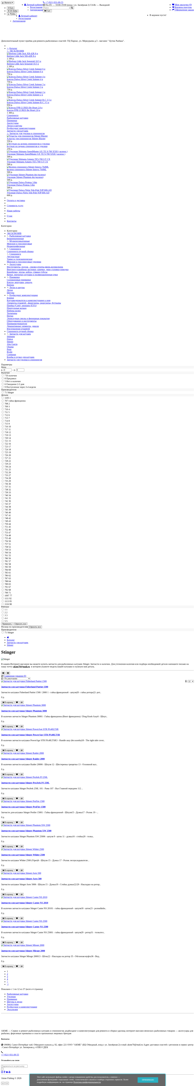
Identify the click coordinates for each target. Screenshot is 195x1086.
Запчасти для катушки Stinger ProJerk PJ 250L (25, 783)
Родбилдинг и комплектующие (22, 1007)
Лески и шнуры (14, 125)
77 (11, 595)
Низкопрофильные (16, 246)
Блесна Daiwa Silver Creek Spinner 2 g (25, 95)
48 (10, 535)
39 (10, 509)
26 (10, 472)
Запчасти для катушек (17, 131)
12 (10, 432)
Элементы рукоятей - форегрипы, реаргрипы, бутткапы (34, 303)
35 (10, 498)
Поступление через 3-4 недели (21, 387)
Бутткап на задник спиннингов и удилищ (27, 146)
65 (10, 584)
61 (10, 572)
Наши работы (13, 211)
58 (10, 564)
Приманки (12, 120)
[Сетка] (8, 673)
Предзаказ (11, 378)
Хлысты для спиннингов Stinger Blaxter (26, 138)
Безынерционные (15, 238)
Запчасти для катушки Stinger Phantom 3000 (24, 711)
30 (10, 484)
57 (10, 561)
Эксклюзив (12, 1009)
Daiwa (10, 339)
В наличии (11, 375)
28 (10, 478)
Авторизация (36, 10)
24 (10, 466)
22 (10, 461)
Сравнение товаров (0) (15, 676)
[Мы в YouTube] (10, 1072)
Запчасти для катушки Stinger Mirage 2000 (23, 951)
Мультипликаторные (19, 241)
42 (10, 518)
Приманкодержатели (17, 323)
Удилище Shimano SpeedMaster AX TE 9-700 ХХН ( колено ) (36, 154)
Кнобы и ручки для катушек (20, 357)
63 (10, 578)
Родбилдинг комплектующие (21, 128)
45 (10, 527)
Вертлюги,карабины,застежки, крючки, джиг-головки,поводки (38, 269)
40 (10, 512)
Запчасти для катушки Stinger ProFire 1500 (23, 807)
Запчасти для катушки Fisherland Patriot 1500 (24, 687)
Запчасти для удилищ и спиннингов (27, 133)
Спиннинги (12, 115)
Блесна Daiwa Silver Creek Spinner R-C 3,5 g (28, 102)
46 (10, 529)
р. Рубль (11, 14)
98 (10, 604)
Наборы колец (14, 310)
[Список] (3, 673)
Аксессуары (13, 123)
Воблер (10, 285)
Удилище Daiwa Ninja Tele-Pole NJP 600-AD (28, 192)
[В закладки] (17, 702)
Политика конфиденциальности (87, 1082)
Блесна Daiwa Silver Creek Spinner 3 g (25, 87)
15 (10, 441)
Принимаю (148, 1080)
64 (10, 581)
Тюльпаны (12, 313)
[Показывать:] (186, 681)
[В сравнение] (22, 702)
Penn (9, 349)
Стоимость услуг (15, 205)
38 (10, 507)
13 (10, 435)
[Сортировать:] (2, 678)
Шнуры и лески (14, 1002)
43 (10, 521)
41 (10, 515)
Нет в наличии (13, 381)
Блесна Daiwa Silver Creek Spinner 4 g (25, 79)
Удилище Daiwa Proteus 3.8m (21, 185)
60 (10, 570)
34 (10, 495)
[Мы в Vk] (7, 1072)
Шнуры (10, 292)
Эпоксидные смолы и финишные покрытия (28, 318)
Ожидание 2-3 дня (15, 384)
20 (10, 455)
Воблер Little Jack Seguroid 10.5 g (23, 64)
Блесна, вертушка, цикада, (20, 282)
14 (10, 438)
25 (10, 469)
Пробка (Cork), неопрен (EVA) (22, 305)
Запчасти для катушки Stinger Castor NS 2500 (24, 926)
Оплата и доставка (16, 200)
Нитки (10, 316)
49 (10, 538)
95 (10, 601)
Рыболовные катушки (17, 118)
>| (8, 984)
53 (10, 550)
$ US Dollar (12, 11)
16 (10, 444)
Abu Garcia (12, 344)
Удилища (11, 996)
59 (10, 567)
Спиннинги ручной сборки (20, 251)
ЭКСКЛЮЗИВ (16, 51)
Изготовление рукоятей (18, 329)
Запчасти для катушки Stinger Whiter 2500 (23, 855)
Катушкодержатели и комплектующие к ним (28, 300)
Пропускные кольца (16, 308)
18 (10, 449)
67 (10, 587)
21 (10, 458)
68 (10, 590)
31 (10, 486)
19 (10, 452)
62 (10, 575)
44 (10, 524)
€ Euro (10, 8)
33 (10, 492)
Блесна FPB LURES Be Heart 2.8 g (23, 110)
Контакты (11, 221)
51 (10, 544)
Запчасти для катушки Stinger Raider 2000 (23, 759)
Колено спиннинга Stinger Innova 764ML (27, 169)
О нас (9, 216)
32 (10, 489)
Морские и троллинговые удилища (24, 262)
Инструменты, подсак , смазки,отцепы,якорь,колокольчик (35, 267)
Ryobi (9, 352)
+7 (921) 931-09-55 (10, 1054)
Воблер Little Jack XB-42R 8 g (21, 56)
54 (10, 552)
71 (10, 592)
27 (10, 475)
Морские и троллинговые (19, 243)
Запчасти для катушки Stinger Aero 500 (21, 878)
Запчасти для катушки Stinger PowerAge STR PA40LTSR (30, 735)
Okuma (10, 347)
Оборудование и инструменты (22, 321)
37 (10, 504)
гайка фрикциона (17, 401)
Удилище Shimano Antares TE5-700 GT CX (27, 162)
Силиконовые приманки (19, 280)
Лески (10, 290)
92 (10, 598)
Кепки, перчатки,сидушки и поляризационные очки (32, 274)
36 (10, 501)
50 (10, 541)
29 (10, 481)
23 (10, 464)
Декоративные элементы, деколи (23, 326)
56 (10, 558)
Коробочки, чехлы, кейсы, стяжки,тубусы (27, 272)
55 (10, 555)
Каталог (13, 48)
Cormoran (11, 354)
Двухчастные (13, 256)
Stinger (10, 341)
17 (10, 446)
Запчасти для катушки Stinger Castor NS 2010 (24, 903)
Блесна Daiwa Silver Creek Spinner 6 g (25, 71)
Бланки (10, 298)
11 (10, 429)
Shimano (11, 336)
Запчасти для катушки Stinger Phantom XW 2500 (26, 831)
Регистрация (36, 7)
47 (10, 532)
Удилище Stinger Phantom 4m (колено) (25, 177)
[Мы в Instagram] (2, 1072)
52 (10, 547)
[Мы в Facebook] (4, 1072)
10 (10, 426)
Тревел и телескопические (19, 259)
